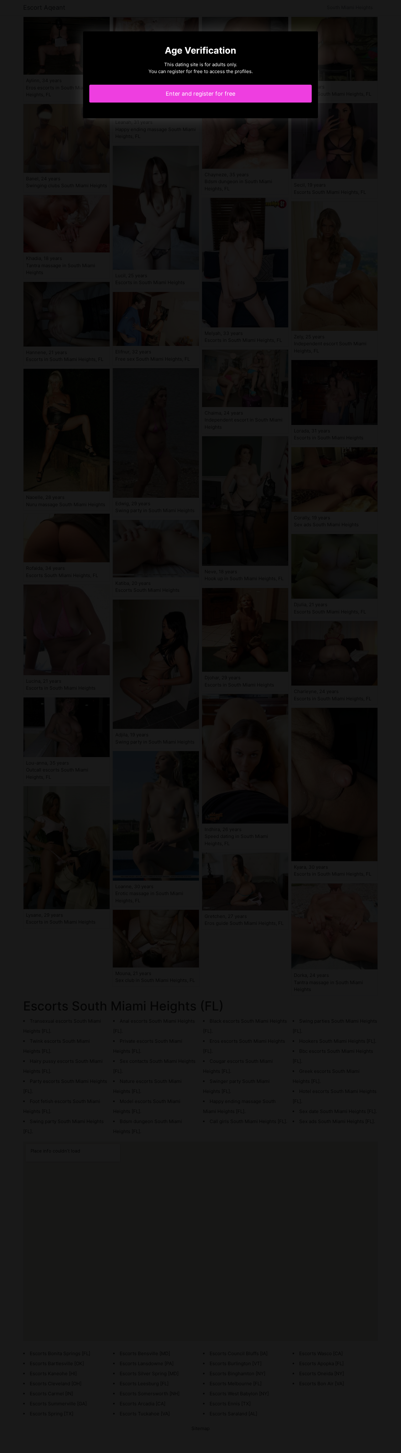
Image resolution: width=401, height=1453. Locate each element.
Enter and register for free (200, 93)
